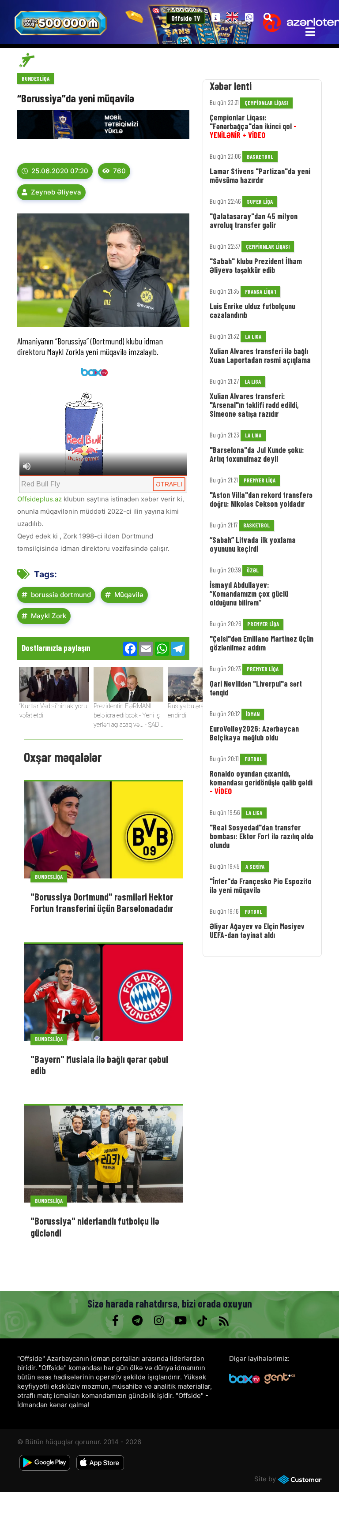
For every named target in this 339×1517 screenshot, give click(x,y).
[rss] (224, 1321)
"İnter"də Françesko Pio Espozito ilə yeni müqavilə (261, 885)
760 (119, 171)
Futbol (253, 758)
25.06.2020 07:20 (59, 171)
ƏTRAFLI (169, 484)
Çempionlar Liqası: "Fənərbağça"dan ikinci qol (253, 126)
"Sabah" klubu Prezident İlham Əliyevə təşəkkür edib (256, 265)
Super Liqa (260, 201)
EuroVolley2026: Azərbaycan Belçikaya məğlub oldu (254, 733)
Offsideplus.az (39, 499)
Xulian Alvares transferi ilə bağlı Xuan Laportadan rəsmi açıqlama (260, 355)
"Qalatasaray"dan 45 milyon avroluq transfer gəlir (254, 220)
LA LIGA (253, 336)
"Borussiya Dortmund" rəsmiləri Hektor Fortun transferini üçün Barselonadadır (101, 902)
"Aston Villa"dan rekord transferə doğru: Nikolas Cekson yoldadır (261, 499)
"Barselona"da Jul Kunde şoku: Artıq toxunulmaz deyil (257, 454)
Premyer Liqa (259, 480)
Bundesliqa (35, 78)
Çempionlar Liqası (266, 102)
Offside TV (185, 18)
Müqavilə (128, 594)
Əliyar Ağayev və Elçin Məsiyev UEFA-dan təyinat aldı (257, 930)
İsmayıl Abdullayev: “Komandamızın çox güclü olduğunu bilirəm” (249, 593)
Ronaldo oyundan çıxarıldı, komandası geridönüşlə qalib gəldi (261, 782)
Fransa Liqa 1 (260, 291)
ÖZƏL (253, 570)
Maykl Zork (48, 616)
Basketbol (260, 156)
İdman (253, 713)
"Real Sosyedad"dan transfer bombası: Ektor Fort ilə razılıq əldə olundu (261, 836)
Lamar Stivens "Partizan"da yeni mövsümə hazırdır (260, 175)
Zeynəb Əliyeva (56, 192)
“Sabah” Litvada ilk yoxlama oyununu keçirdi (253, 544)
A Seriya (254, 866)
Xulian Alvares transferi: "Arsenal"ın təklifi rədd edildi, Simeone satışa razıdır (254, 404)
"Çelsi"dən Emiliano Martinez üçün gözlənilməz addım (261, 643)
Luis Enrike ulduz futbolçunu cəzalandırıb (252, 310)
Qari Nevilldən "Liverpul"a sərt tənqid (256, 688)
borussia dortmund (61, 594)
